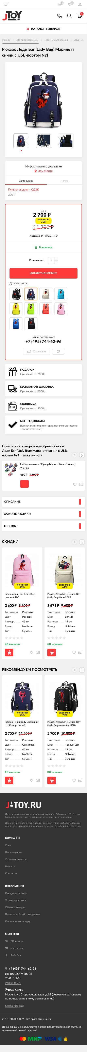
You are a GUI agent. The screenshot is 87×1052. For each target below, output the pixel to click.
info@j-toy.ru (13, 983)
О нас (8, 845)
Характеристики (17, 514)
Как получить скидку (18, 921)
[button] (60, 140)
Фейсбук (16, 955)
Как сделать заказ (16, 893)
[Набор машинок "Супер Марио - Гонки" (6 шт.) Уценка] (11, 470)
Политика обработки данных (22, 914)
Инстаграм (17, 948)
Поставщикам (13, 852)
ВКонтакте (17, 941)
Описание (12, 501)
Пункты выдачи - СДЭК (23, 189)
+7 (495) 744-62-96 (43, 342)
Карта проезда (14, 1005)
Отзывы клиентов (16, 859)
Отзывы (10, 526)
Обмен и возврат (15, 907)
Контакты (11, 873)
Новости (10, 866)
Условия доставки (15, 900)
